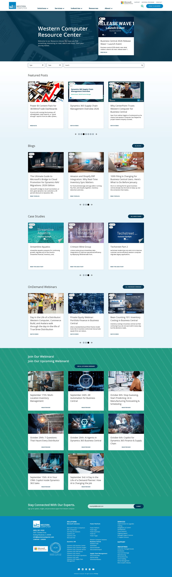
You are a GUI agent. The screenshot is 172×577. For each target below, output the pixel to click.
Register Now (45, 407)
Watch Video (34, 334)
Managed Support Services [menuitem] (125, 535)
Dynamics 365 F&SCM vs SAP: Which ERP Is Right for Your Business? (44, 179)
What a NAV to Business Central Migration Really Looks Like (125, 108)
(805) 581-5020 (38, 530)
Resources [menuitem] (93, 8)
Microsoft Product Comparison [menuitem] (76, 528)
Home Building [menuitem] (122, 559)
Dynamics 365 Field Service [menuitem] (75, 551)
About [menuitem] (108, 8)
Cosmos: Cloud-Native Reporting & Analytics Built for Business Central (125, 320)
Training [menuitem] (120, 526)
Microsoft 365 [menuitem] (71, 537)
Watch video (34, 125)
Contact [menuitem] (159, 2)
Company (36, 539)
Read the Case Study (36, 266)
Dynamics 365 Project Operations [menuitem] (77, 555)
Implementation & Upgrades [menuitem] (126, 524)
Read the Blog (34, 196)
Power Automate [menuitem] (95, 532)
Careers (43, 539)
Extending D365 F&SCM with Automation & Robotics (44, 319)
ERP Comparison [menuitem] (72, 530)
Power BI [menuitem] (92, 534)
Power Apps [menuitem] (93, 530)
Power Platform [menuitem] (95, 524)
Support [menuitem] (137, 2)
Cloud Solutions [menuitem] (122, 531)
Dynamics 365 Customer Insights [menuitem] (76, 547)
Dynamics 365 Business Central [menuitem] (76, 545)
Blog (79, 569)
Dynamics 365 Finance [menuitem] (73, 553)
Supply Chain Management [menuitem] (98, 553)
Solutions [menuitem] (42, 8)
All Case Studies (136, 216)
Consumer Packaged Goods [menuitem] (126, 549)
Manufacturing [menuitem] (122, 555)
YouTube (93, 569)
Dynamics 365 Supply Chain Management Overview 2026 (44, 107)
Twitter (86, 569)
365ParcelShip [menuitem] (94, 557)
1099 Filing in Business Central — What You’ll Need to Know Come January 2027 (85, 320)
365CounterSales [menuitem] (95, 555)
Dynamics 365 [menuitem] (71, 541)
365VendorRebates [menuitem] (95, 559)
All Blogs (138, 146)
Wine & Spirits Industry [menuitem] (124, 563)
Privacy (96, 573)
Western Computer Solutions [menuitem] (98, 539)
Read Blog (104, 52)
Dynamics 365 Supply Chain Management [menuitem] (75, 560)
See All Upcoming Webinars (86, 366)
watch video (74, 125)
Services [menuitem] (59, 8)
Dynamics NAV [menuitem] (71, 536)
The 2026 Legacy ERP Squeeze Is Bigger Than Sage (85, 178)
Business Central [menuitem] (95, 541)
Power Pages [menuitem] (94, 536)
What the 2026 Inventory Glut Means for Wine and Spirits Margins (125, 179)
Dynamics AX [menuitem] (71, 534)
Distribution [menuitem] (121, 551)
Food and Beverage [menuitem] (123, 553)
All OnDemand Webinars (133, 287)
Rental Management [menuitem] (123, 561)
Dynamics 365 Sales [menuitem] (73, 557)
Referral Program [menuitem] (148, 2)
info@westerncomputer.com (43, 537)
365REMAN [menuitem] (93, 545)
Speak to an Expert (155, 6)
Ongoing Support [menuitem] (122, 533)
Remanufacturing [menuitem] (122, 557)
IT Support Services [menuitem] (123, 537)
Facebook (90, 569)
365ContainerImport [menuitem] (96, 549)
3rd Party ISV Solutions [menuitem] (73, 532)
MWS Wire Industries (120, 246)
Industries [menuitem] (76, 8)
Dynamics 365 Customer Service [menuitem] (76, 549)
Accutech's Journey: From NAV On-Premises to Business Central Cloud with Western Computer (45, 251)
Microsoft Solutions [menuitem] (73, 524)
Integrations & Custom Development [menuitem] (124, 528)
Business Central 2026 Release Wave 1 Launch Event (116, 42)
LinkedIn (82, 569)
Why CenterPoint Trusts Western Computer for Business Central (82, 108)
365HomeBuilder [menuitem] (95, 547)
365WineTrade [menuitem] (94, 543)
